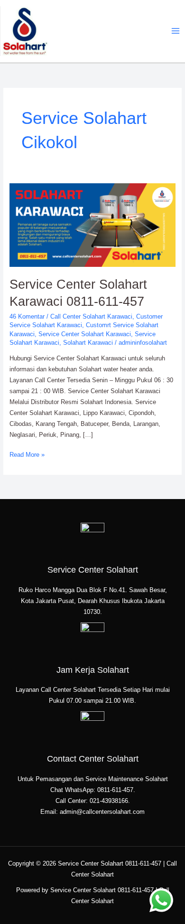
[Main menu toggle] (175, 31)
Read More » (27, 454)
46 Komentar (27, 316)
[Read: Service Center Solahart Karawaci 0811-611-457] (92, 224)
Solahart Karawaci (88, 342)
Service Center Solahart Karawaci (84, 334)
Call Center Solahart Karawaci (91, 316)
